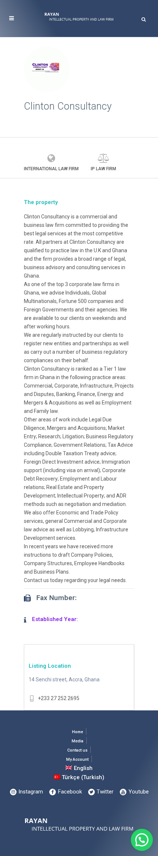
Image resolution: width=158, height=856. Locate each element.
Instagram (30, 791)
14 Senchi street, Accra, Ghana (64, 679)
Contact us (77, 750)
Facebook (69, 791)
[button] (142, 840)
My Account (77, 759)
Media (77, 741)
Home (77, 732)
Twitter (104, 791)
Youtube (138, 791)
